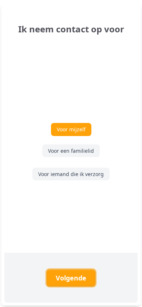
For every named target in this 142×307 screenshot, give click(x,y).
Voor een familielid (71, 150)
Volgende (71, 278)
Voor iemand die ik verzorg (71, 174)
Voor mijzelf (71, 129)
